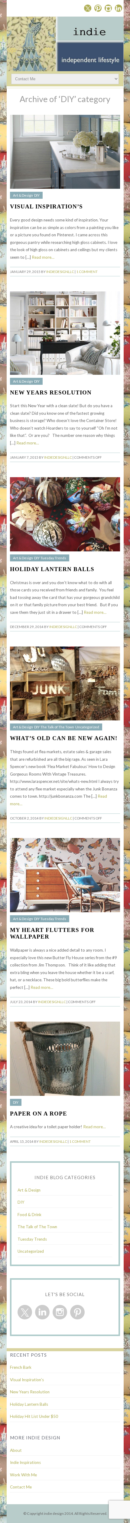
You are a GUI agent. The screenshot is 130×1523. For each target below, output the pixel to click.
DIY (37, 195)
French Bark (20, 1367)
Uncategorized (87, 727)
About (16, 1450)
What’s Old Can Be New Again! (63, 738)
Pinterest (98, 8)
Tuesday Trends (53, 558)
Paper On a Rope (38, 1113)
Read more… (43, 257)
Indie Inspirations (25, 1462)
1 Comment (87, 272)
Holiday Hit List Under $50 (34, 1416)
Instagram (108, 8)
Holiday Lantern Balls (52, 569)
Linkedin (118, 8)
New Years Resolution (51, 392)
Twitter (87, 8)
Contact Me (21, 1487)
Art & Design (23, 195)
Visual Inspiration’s (46, 206)
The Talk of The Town (57, 727)
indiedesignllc (60, 272)
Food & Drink (29, 1214)
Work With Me (23, 1474)
